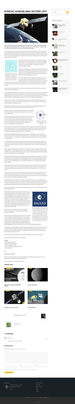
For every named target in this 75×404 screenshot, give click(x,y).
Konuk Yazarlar (9, 8)
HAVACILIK (12, 261)
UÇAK (20, 261)
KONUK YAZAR (20, 8)
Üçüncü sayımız (17, 324)
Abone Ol (11, 389)
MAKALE (23, 8)
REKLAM (37, 389)
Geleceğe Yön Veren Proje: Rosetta (11, 307)
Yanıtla (46, 338)
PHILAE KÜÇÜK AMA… (32, 307)
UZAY (23, 261)
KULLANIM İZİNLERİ (39, 386)
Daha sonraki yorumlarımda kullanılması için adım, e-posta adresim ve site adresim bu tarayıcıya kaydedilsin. (21, 369)
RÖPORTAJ (7, 290)
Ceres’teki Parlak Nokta (32, 284)
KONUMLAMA (16, 261)
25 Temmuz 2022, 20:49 (11, 338)
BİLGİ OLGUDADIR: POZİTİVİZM (19, 315)
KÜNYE (37, 388)
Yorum (5, 351)
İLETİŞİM (37, 391)
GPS (8, 261)
